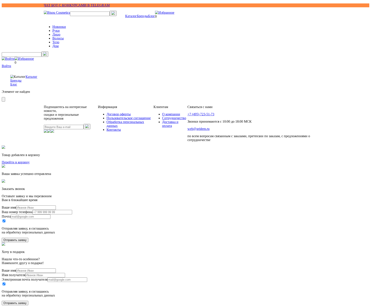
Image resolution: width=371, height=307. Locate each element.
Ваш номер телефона (17, 212)
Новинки (59, 27)
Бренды (142, 16)
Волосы (58, 38)
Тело (55, 42)
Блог (151, 16)
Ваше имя (9, 207)
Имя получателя (13, 275)
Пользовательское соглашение (128, 118)
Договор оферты (118, 114)
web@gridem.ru (198, 129)
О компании (171, 114)
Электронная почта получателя (24, 279)
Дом (55, 46)
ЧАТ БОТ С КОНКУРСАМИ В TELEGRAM (77, 5)
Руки (56, 30)
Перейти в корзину (16, 162)
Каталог (131, 16)
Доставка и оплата (170, 124)
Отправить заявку (15, 240)
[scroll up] (3, 99)
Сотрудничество (174, 118)
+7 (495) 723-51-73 (200, 114)
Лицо (56, 34)
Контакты (113, 129)
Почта (6, 216)
